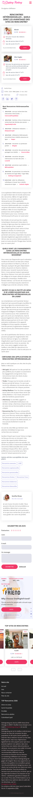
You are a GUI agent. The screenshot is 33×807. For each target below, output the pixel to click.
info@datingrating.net (13, 727)
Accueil (3, 686)
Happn (13, 139)
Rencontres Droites (8, 477)
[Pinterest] (16, 99)
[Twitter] (12, 99)
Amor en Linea (6, 705)
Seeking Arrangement (14, 176)
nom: (3, 535)
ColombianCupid (6, 717)
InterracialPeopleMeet (11, 116)
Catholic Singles (24, 184)
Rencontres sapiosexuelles (10, 468)
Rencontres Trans (22, 477)
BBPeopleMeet (9, 167)
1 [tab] (31, 608)
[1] (12, 530)
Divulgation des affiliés (8, 784)
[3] (16, 530)
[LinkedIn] (7, 99)
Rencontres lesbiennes (9, 482)
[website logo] (8, 31)
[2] (14, 530)
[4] (18, 530)
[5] (20, 530)
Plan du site (5, 696)
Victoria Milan (25, 152)
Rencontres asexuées (9, 463)
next (20, 669)
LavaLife (7, 161)
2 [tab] (31, 611)
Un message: (5, 552)
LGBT (20, 463)
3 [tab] (31, 613)
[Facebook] (3, 99)
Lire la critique (16, 657)
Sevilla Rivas (17, 496)
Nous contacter (6, 693)
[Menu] (30, 3)
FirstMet (4, 711)
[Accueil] (11, 2)
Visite (24, 47)
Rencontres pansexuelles (10, 472)
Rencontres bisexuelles (9, 486)
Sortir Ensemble (6, 708)
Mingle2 (14, 146)
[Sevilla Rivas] (6, 497)
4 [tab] (31, 616)
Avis (2, 689)
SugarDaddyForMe (10, 124)
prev (13, 669)
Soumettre (9, 567)
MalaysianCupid (9, 131)
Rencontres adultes (7, 714)
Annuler (22, 567)
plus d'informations (9, 48)
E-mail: (3, 543)
